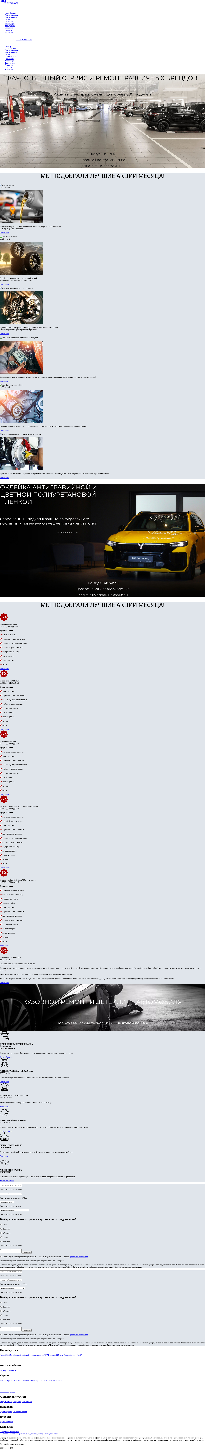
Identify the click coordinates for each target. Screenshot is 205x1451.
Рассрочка (17, 1402)
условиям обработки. (79, 1257)
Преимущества (6, 1412)
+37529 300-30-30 (24, 40)
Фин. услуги (10, 26)
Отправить (27, 1252)
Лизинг (9, 1402)
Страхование (27, 1402)
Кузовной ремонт (29, 1380)
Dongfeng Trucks (34, 1355)
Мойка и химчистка (53, 1380)
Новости (8, 30)
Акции (3, 1380)
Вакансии (9, 28)
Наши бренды (10, 13)
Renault (67, 1355)
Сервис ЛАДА (11, 57)
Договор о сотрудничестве (47, 1434)
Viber (5, 1225)
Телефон (6, 1242)
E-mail (5, 1237)
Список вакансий (20, 1412)
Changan (16, 1355)
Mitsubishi (54, 1355)
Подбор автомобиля (8, 1370)
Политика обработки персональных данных (18, 1434)
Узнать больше (6, 1057)
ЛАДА (79, 1355)
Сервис (8, 19)
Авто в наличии (11, 15)
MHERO (8, 1355)
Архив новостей (6, 1422)
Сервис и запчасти (13, 1380)
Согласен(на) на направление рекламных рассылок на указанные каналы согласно (45, 1257)
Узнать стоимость (7, 1181)
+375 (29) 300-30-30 (10, 3)
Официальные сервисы (9, 1432)
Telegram (6, 1229)
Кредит (3, 1402)
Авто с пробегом (11, 17)
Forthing (73, 1355)
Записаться (4, 233)
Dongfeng (24, 1355)
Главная (8, 46)
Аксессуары (9, 24)
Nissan (60, 1355)
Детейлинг (9, 21)
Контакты (9, 32)
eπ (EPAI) (45, 1355)
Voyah (2, 1355)
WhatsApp (7, 1233)
